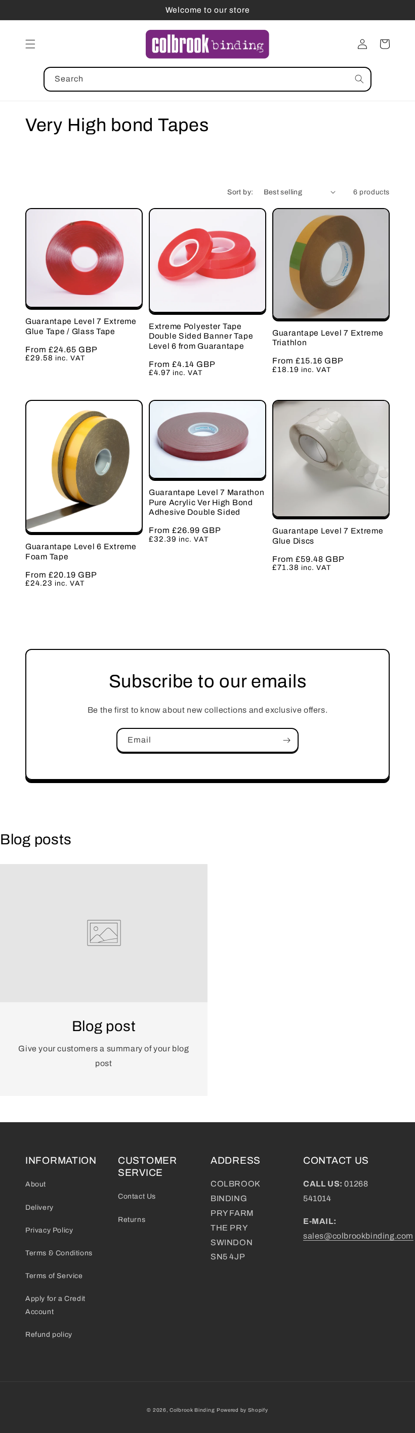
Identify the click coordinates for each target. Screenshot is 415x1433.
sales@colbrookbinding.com (358, 1236)
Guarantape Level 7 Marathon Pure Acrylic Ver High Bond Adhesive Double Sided (206, 502)
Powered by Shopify (242, 1410)
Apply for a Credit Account (55, 1305)
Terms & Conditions (59, 1253)
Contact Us (137, 1196)
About (35, 1184)
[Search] (359, 79)
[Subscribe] (286, 740)
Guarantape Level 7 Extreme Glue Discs (328, 535)
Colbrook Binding (192, 1410)
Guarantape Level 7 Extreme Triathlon (328, 338)
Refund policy (48, 1334)
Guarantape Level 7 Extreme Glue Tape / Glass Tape (81, 326)
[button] (30, 44)
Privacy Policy (49, 1230)
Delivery (39, 1207)
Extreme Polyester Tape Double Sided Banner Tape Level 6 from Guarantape (201, 336)
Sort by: (240, 192)
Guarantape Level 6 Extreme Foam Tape (81, 551)
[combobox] (207, 79)
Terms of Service (54, 1276)
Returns (131, 1219)
